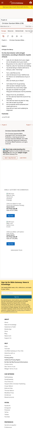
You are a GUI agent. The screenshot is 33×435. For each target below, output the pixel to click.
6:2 (4, 117)
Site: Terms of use (9, 366)
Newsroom (7, 336)
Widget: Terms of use (10, 369)
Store (6, 331)
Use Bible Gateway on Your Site (13, 351)
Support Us (7, 338)
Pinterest (7, 410)
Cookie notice (8, 364)
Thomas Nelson (9, 390)
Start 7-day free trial (10, 158)
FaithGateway (8, 377)
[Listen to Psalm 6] (21, 36)
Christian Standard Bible (13, 131)
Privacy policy (8, 357)
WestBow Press (9, 393)
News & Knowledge (10, 325)
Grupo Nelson (8, 386)
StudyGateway (8, 379)
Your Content (28, 31)
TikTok (6, 412)
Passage (3, 31)
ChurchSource (8, 381)
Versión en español (10, 425)
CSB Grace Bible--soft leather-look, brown (15, 232)
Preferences (8, 427)
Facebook (7, 405)
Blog (5, 333)
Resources (10, 31)
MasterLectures (9, 397)
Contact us (7, 355)
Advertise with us (9, 353)
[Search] (30, 19)
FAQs (6, 346)
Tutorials (7, 348)
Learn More (23, 158)
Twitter (6, 414)
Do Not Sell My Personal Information (16, 362)
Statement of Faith (10, 327)
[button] (30, 3)
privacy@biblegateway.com (10, 311)
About (6, 322)
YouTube (7, 417)
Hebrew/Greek (19, 31)
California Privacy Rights (12, 360)
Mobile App (7, 329)
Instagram (7, 408)
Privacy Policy (20, 310)
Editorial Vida (8, 388)
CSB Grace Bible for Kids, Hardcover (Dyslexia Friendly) (15, 204)
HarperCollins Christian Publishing (14, 384)
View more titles (16, 250)
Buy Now (10, 215)
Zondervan (7, 395)
